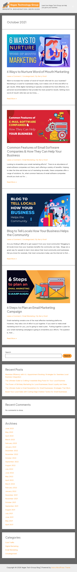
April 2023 (9, 436)
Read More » (12, 99)
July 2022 (9, 469)
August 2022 (10, 465)
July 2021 (9, 513)
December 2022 (11, 451)
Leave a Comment (14, 76)
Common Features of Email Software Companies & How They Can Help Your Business (34, 151)
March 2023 (10, 440)
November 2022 (11, 454)
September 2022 (12, 462)
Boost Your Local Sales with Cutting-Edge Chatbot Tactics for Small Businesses (36, 392)
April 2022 (9, 480)
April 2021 (9, 525)
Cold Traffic (9, 542)
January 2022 (10, 491)
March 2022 (10, 484)
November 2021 (11, 499)
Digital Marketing (11, 546)
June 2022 (9, 473)
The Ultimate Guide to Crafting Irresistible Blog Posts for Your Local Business (35, 381)
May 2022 (9, 477)
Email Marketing (28, 160)
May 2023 (9, 432)
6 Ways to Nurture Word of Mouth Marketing (38, 72)
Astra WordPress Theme (60, 567)
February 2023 (11, 443)
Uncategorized (28, 76)
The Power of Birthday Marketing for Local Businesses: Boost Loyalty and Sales (36, 384)
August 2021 (10, 510)
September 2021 (11, 506)
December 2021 (11, 495)
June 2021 (9, 517)
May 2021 (9, 521)
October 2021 (10, 502)
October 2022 (10, 458)
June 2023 (9, 428)
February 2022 (11, 488)
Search (8, 352)
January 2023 (10, 447)
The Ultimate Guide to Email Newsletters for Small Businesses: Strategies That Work (37, 388)
